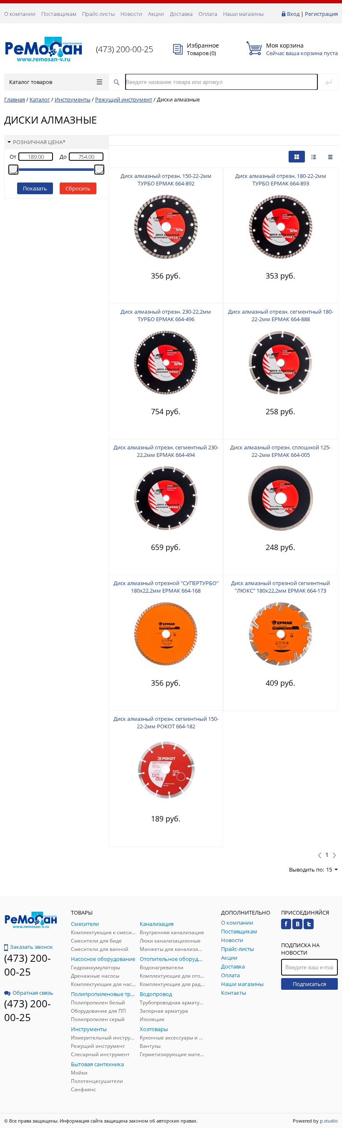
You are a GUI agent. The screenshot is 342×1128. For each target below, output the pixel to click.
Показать (35, 188)
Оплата (208, 14)
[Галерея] (314, 156)
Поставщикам (58, 14)
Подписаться (309, 984)
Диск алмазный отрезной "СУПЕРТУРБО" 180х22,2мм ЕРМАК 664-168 (166, 586)
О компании (19, 14)
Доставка (181, 14)
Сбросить (78, 188)
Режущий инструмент (123, 99)
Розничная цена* (39, 142)
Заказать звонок (31, 947)
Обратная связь (33, 992)
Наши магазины (243, 14)
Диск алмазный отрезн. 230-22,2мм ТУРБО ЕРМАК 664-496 (166, 315)
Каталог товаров (30, 82)
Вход (293, 14)
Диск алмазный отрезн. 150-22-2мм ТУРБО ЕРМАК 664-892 (166, 179)
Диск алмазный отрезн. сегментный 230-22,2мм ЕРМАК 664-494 (166, 451)
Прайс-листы (98, 14)
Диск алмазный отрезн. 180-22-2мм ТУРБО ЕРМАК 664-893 (280, 179)
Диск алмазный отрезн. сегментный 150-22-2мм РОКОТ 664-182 (166, 722)
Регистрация (321, 14)
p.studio (329, 1121)
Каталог (40, 99)
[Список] (330, 156)
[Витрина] (297, 156)
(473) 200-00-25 (124, 49)
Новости (131, 14)
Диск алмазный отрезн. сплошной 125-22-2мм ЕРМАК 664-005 (280, 451)
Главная (14, 99)
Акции (156, 14)
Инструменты (73, 99)
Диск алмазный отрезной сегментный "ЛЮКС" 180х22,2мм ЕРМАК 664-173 (280, 586)
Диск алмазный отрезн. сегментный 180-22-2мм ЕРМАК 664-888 (280, 315)
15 (329, 869)
